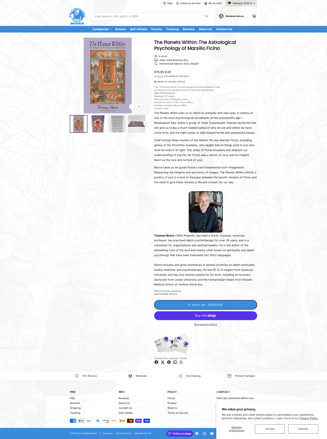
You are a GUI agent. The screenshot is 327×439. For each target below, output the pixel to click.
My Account (215, 3)
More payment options (205, 324)
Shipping (159, 76)
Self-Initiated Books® (87, 433)
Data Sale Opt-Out (143, 433)
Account (75, 403)
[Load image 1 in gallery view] (78, 124)
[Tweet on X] (162, 362)
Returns (172, 408)
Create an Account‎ (190, 3)
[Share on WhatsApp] (175, 362)
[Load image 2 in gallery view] (98, 124)
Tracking (75, 412)
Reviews (124, 398)
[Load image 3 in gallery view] (117, 124)
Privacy (172, 403)
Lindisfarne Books (165, 294)
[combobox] (150, 16)
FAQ (72, 398)
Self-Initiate (126, 412)
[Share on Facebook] (156, 362)
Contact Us (125, 408)
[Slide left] (132, 106)
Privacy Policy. (309, 418)
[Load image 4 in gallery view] (136, 124)
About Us (124, 403)
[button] (254, 16)
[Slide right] (139, 106)
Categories (100, 29)
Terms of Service (178, 412)
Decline (303, 428)
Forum (171, 398)
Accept (270, 428)
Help (169, 3)
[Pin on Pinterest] (169, 362)
